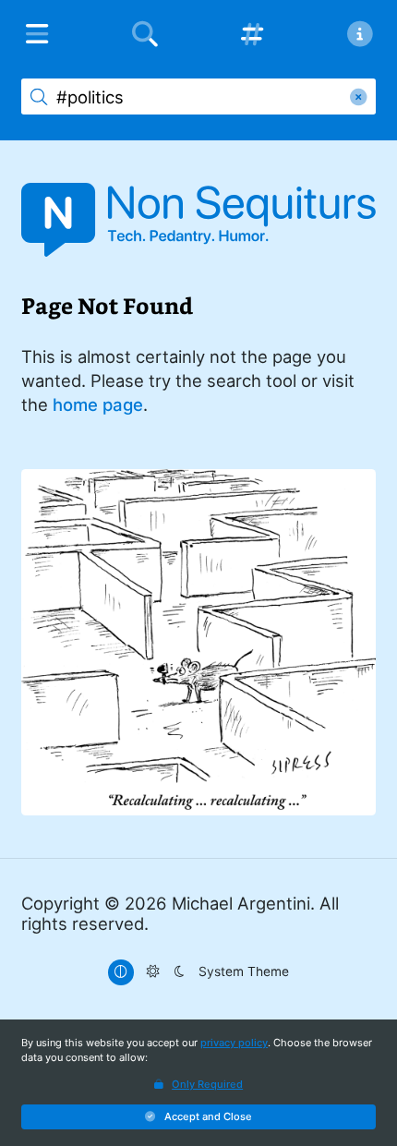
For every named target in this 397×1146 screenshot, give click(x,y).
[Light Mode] (153, 972)
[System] (121, 972)
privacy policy (234, 1042)
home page (98, 404)
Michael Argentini (241, 903)
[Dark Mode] (179, 972)
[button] (198, 1116)
